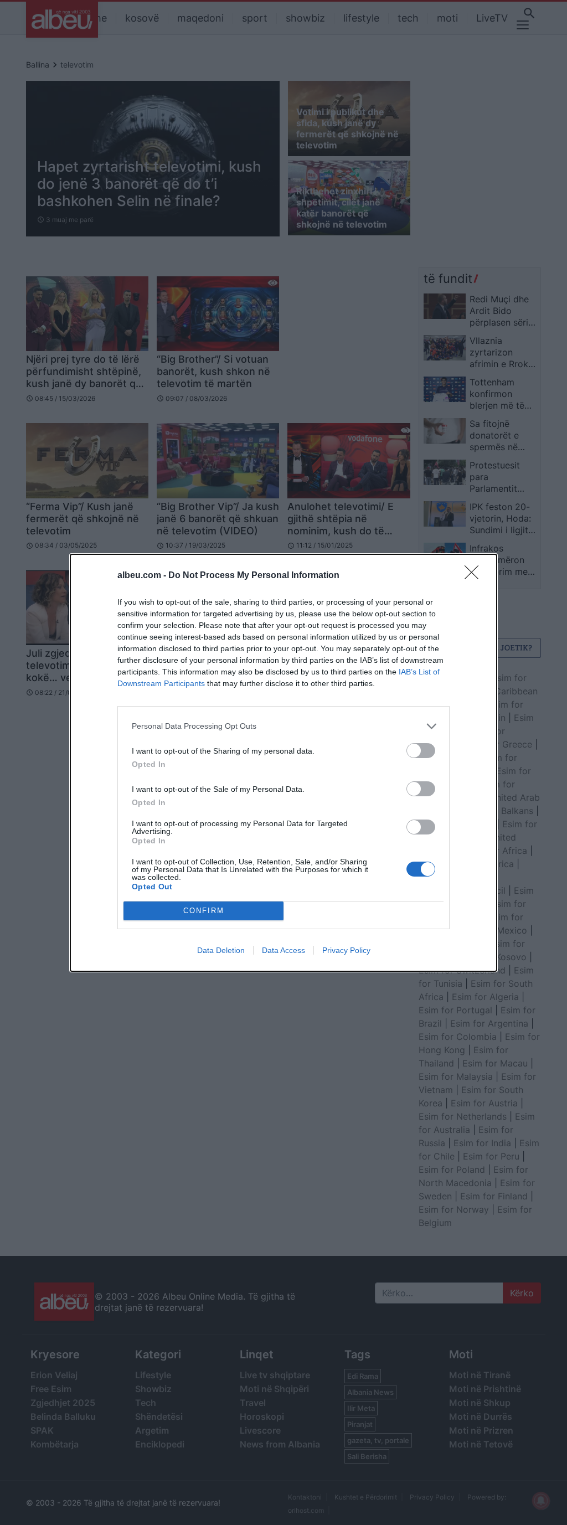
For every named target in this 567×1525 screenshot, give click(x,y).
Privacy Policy (346, 950)
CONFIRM (203, 910)
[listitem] (283, 726)
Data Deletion (221, 950)
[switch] (420, 750)
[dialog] (283, 762)
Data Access (283, 950)
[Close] (475, 575)
